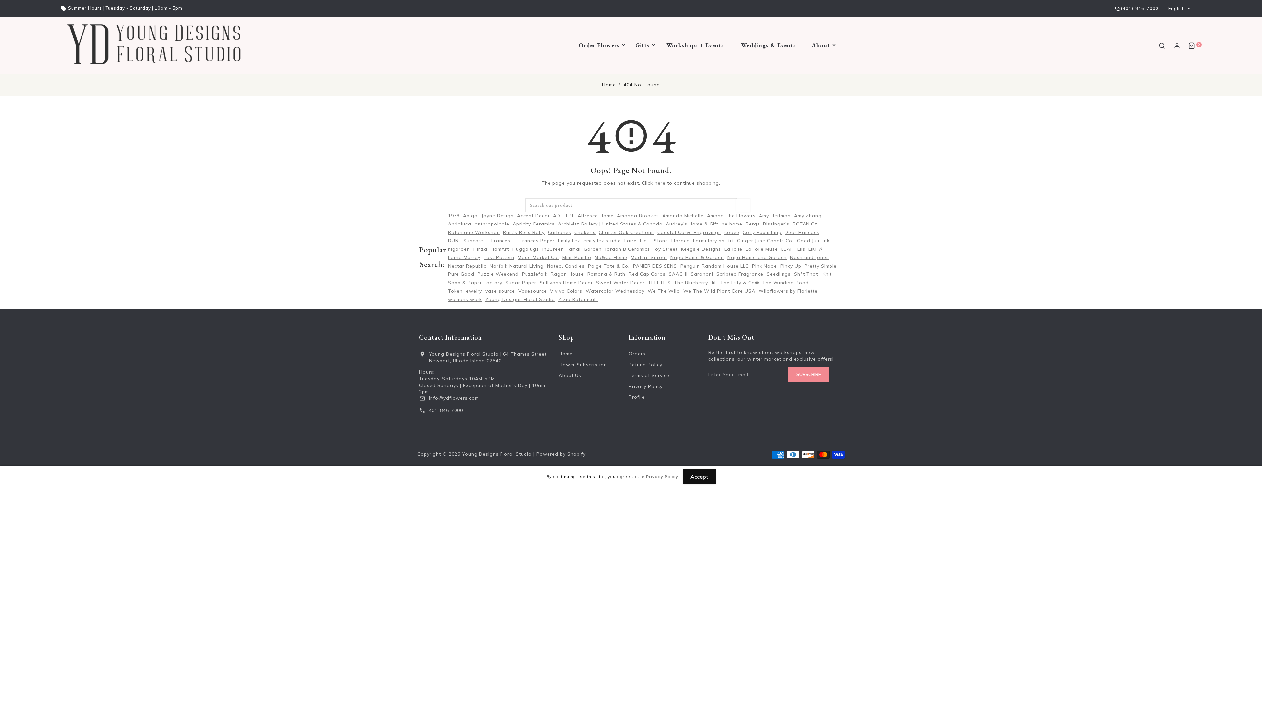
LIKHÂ (815, 249)
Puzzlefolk (535, 274)
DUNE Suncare (465, 241)
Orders (637, 354)
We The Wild (664, 291)
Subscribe (808, 374)
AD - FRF (563, 216)
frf (731, 241)
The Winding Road (785, 283)
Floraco (680, 241)
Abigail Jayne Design (488, 216)
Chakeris (585, 232)
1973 (454, 216)
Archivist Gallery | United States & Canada (610, 224)
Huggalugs (525, 249)
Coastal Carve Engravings (689, 232)
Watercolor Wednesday (615, 291)
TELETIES (659, 283)
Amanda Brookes (638, 216)
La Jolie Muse (762, 249)
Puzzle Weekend (498, 274)
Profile (637, 397)
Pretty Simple (821, 266)
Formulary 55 (709, 241)
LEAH (787, 249)
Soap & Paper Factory (475, 283)
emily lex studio (602, 241)
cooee (731, 232)
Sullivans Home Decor (566, 283)
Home (609, 85)
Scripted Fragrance (739, 274)
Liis (801, 249)
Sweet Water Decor (620, 283)
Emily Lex (569, 241)
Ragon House (567, 274)
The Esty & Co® (739, 283)
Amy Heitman (775, 216)
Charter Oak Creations (626, 232)
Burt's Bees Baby (524, 232)
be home (732, 224)
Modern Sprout (649, 257)
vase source (500, 291)
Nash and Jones (809, 257)
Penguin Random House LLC (714, 266)
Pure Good (461, 274)
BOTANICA (805, 224)
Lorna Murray (464, 257)
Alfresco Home (596, 216)
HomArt (500, 249)
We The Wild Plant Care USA (719, 291)
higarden (459, 249)
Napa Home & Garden (697, 257)
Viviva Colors (566, 291)
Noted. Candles (566, 266)
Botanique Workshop (474, 232)
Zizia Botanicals (578, 299)
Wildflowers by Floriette (788, 291)
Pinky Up (790, 266)
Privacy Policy (646, 386)
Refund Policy (645, 364)
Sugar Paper (520, 283)
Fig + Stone (654, 241)
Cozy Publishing (762, 232)
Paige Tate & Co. (609, 266)
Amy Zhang (808, 216)
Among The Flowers (731, 216)
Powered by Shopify (561, 454)
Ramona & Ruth (606, 274)
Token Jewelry (465, 291)
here (660, 183)
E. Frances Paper (534, 241)
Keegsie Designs (701, 249)
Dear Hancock (802, 232)
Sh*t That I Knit (813, 274)
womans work (465, 299)
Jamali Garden (584, 249)
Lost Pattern (499, 257)
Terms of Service (649, 375)
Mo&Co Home (611, 257)
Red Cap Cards (647, 274)
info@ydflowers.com (454, 398)
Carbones (559, 232)
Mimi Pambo (576, 257)
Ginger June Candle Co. (765, 241)
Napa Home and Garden (757, 257)
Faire (630, 241)
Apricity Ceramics (534, 224)
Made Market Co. (538, 257)
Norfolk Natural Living (517, 266)
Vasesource (532, 291)
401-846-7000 (446, 410)
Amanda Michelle (683, 216)
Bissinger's (776, 224)
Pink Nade (764, 266)
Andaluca (459, 224)
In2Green (553, 249)
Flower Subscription (583, 364)
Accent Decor (533, 216)
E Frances (498, 241)
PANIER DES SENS (655, 266)
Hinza (480, 249)
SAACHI (678, 274)
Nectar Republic (467, 266)
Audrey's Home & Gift (692, 224)
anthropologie (492, 224)
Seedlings (779, 274)
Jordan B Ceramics (627, 249)
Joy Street (665, 249)
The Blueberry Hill (695, 283)
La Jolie (733, 249)
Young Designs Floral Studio (520, 299)
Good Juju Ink (813, 241)
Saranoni (702, 274)
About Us (570, 375)
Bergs (753, 224)
